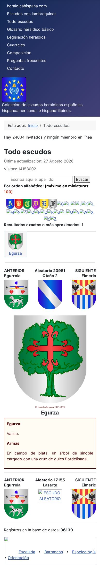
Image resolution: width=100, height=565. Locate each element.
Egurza (15, 253)
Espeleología (84, 551)
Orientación (18, 557)
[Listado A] (10, 203)
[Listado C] (27, 203)
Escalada (27, 551)
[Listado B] (19, 203)
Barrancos (53, 551)
